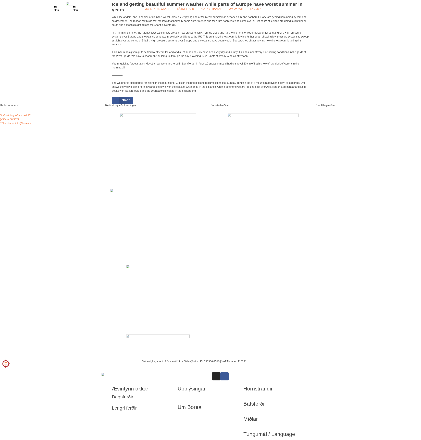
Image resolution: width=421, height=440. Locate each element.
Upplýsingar (192, 389)
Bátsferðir (254, 404)
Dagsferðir (122, 396)
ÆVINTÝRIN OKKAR (157, 8)
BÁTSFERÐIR (185, 8)
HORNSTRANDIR (211, 8)
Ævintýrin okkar (130, 389)
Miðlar (250, 419)
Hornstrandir (258, 389)
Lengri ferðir (124, 408)
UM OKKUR (236, 8)
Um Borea (189, 407)
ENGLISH (255, 8)
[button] (122, 100)
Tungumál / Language (269, 434)
